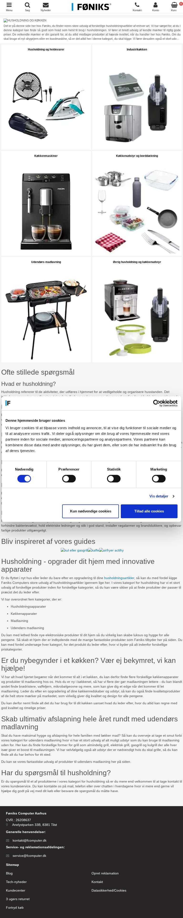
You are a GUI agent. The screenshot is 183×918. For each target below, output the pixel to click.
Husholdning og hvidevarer (46, 49)
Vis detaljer (158, 496)
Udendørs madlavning (46, 262)
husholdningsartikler (119, 578)
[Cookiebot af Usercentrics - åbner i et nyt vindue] (157, 403)
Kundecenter (15, 890)
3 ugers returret (18, 899)
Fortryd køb (15, 907)
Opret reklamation (105, 873)
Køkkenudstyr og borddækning (137, 156)
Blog (9, 873)
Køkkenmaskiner (46, 156)
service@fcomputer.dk (29, 856)
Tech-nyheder (16, 882)
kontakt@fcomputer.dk (29, 840)
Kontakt (97, 882)
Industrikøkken (137, 49)
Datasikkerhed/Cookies (109, 890)
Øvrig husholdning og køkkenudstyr (137, 262)
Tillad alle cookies (149, 511)
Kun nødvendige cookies (90, 511)
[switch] (69, 478)
